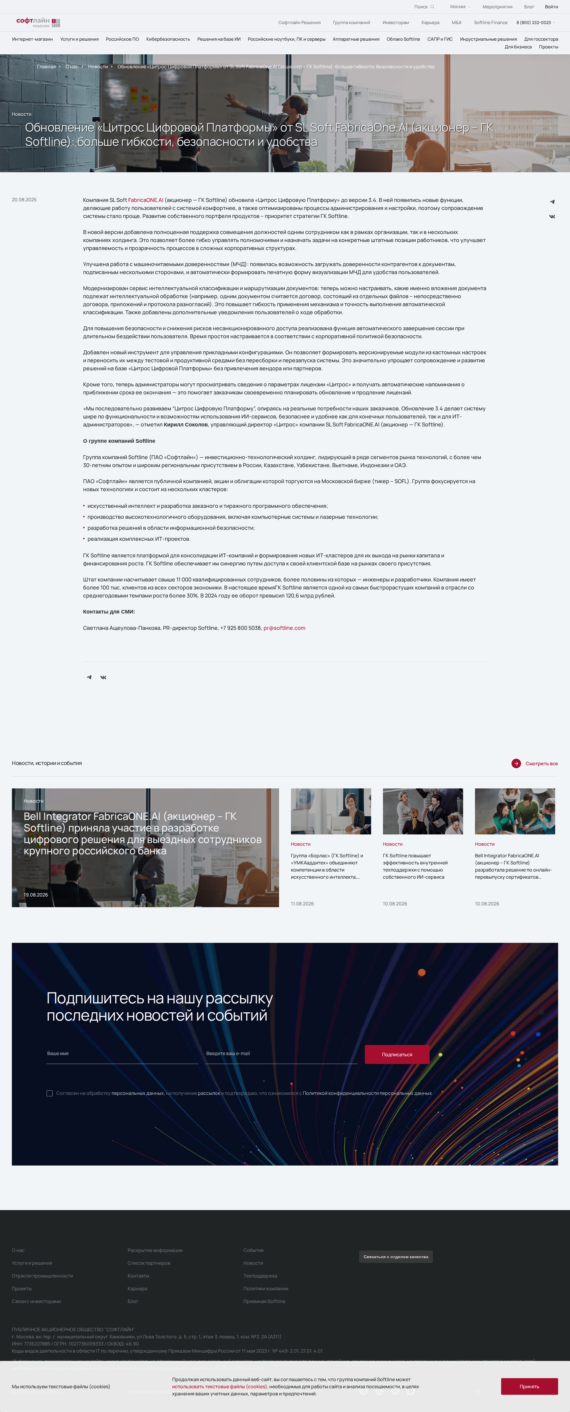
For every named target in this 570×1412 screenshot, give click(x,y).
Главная (46, 66)
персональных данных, (138, 1093)
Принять (529, 1386)
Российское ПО (122, 39)
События (253, 1250)
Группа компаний (351, 22)
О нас (72, 66)
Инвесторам (396, 22)
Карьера (430, 22)
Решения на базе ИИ (218, 39)
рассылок (209, 1093)
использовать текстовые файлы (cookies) (219, 1386)
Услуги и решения (79, 39)
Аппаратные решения (356, 39)
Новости (98, 66)
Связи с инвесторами (36, 1301)
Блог (529, 7)
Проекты (548, 46)
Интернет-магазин (32, 39)
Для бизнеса (518, 46)
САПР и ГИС (440, 39)
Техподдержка (260, 1275)
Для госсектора (541, 39)
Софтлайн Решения (299, 22)
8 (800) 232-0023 (534, 22)
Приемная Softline (264, 1301)
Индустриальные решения (488, 39)
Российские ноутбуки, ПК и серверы (286, 39)
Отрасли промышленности (42, 1275)
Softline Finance (491, 22)
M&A (457, 22)
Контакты (138, 1275)
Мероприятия (497, 7)
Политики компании (265, 1288)
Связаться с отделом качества (396, 1256)
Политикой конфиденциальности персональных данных (367, 1093)
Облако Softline (403, 39)
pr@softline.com (284, 627)
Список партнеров (149, 1263)
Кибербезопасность (168, 39)
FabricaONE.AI (145, 199)
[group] (145, 847)
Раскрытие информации (155, 1250)
